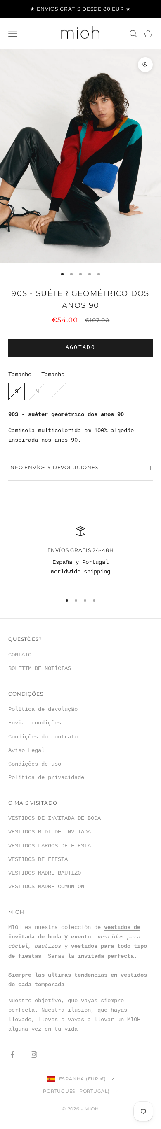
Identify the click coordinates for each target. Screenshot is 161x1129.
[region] (80, 556)
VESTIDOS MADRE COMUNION (46, 886)
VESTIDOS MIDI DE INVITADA (49, 832)
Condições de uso (34, 764)
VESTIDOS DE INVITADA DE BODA (54, 818)
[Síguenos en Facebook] (12, 1054)
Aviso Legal (26, 750)
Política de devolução (43, 709)
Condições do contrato (43, 736)
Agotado (80, 348)
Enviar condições (34, 722)
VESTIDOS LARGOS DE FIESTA (49, 846)
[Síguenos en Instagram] (34, 1054)
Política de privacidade (46, 777)
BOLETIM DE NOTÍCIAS (39, 668)
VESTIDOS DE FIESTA (38, 859)
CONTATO (19, 655)
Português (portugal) (76, 1091)
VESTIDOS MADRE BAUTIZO (44, 873)
